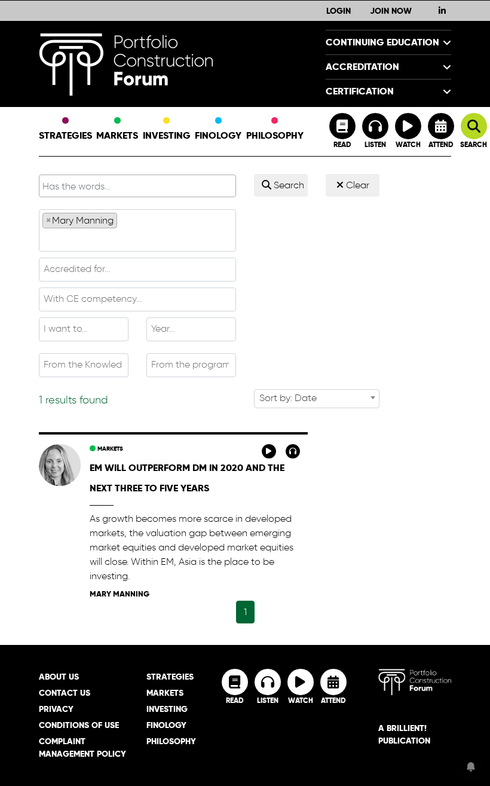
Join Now (391, 10)
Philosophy (275, 135)
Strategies (65, 135)
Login (338, 10)
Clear (356, 185)
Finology (218, 135)
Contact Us (64, 692)
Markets (117, 135)
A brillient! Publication (404, 734)
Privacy (56, 709)
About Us (59, 676)
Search (287, 185)
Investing (167, 135)
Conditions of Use (79, 725)
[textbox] (137, 239)
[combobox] (137, 230)
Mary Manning (119, 594)
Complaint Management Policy (82, 747)
